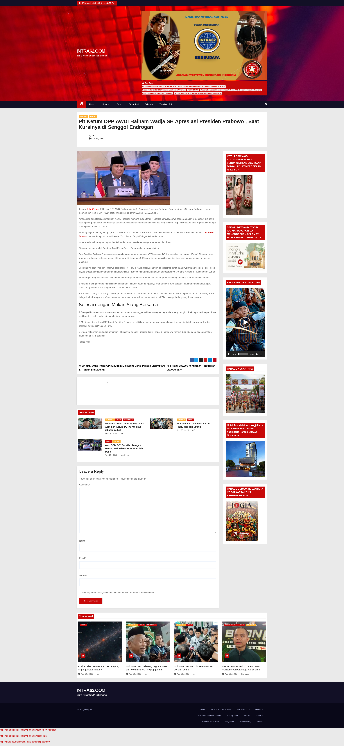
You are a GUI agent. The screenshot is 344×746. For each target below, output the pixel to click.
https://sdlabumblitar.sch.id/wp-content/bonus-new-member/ (28, 730)
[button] (266, 104)
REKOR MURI (193, 90)
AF (93, 135)
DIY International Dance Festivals (250, 709)
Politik (93, 116)
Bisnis (106, 104)
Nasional (83, 116)
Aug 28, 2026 (111, 455)
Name (82, 541)
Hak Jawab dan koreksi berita (209, 716)
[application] (245, 322)
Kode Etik (259, 716)
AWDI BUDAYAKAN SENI (221, 709)
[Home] (81, 104)
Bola (119, 104)
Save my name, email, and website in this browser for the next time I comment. (119, 593)
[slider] (243, 354)
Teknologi (134, 104)
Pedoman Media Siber (210, 722)
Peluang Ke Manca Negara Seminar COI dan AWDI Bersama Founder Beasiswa (231, 90)
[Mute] (256, 354)
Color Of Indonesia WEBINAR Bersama (157, 93)
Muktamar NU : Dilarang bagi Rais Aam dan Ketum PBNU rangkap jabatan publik (124, 426)
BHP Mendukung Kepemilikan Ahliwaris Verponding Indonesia (198, 93)
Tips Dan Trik (166, 104)
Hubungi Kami (232, 716)
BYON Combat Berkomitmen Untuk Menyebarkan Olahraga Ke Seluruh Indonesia (241, 669)
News (92, 104)
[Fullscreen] (261, 354)
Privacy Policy (245, 722)
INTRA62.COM (91, 51)
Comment (84, 485)
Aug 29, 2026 (183, 430)
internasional (230, 625)
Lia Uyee (124, 455)
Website (83, 575)
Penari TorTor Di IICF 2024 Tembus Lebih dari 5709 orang (163, 90)
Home (202, 709)
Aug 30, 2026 (111, 433)
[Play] (229, 354)
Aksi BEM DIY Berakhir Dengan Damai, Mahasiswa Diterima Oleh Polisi (124, 448)
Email (82, 558)
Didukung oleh (82, 709)
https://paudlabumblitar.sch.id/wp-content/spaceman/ (25, 742)
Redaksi (260, 722)
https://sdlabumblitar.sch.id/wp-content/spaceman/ (23, 736)
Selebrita (149, 104)
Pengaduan (229, 722)
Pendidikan (128, 420)
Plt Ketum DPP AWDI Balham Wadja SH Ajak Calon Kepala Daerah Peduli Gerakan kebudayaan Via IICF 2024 (183, 87)
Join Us (247, 716)
